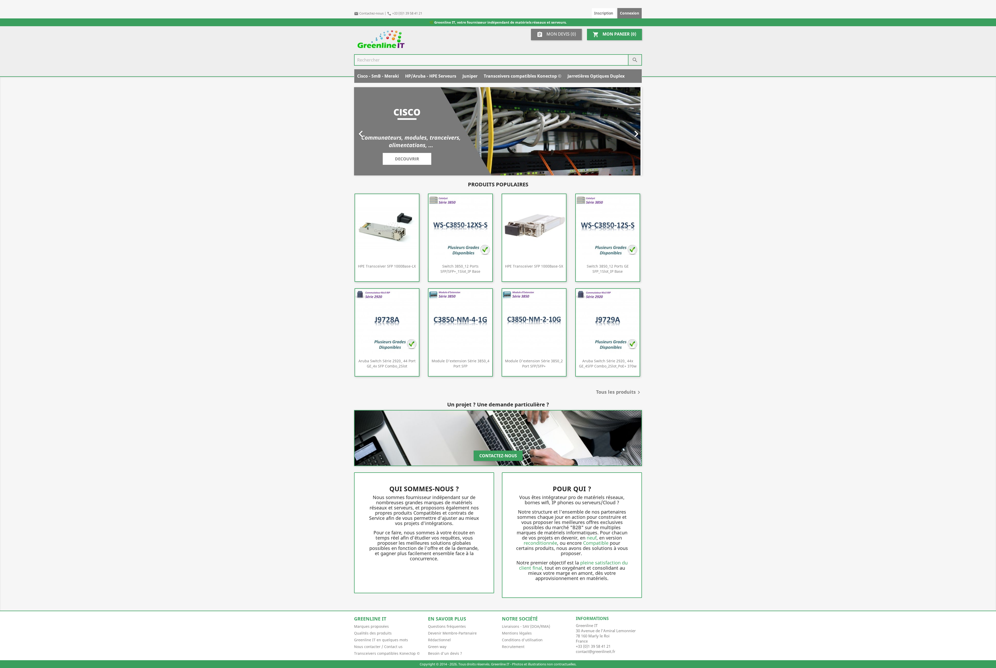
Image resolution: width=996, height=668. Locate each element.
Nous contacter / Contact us (378, 646)
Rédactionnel (439, 639)
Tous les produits (619, 392)
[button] (375, 131)
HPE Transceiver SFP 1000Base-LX (387, 266)
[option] (498, 131)
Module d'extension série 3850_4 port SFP (460, 363)
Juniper (470, 76)
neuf (592, 538)
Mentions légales (517, 633)
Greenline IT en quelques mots (381, 639)
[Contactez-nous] (498, 438)
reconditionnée (540, 543)
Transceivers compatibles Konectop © (522, 76)
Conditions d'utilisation (522, 639)
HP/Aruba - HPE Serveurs (430, 76)
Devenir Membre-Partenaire (452, 633)
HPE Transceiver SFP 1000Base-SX (534, 266)
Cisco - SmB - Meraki (378, 76)
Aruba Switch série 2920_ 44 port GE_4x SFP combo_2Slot (387, 363)
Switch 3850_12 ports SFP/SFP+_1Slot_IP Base (460, 269)
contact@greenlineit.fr (595, 651)
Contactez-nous (369, 13)
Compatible (595, 543)
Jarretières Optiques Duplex (596, 76)
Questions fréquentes (447, 626)
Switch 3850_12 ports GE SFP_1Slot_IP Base (608, 269)
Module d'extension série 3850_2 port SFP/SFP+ (534, 363)
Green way (437, 646)
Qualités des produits (373, 633)
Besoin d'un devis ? (445, 653)
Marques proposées (371, 626)
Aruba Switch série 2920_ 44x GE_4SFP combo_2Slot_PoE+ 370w (608, 363)
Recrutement (513, 646)
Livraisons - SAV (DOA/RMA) (526, 626)
